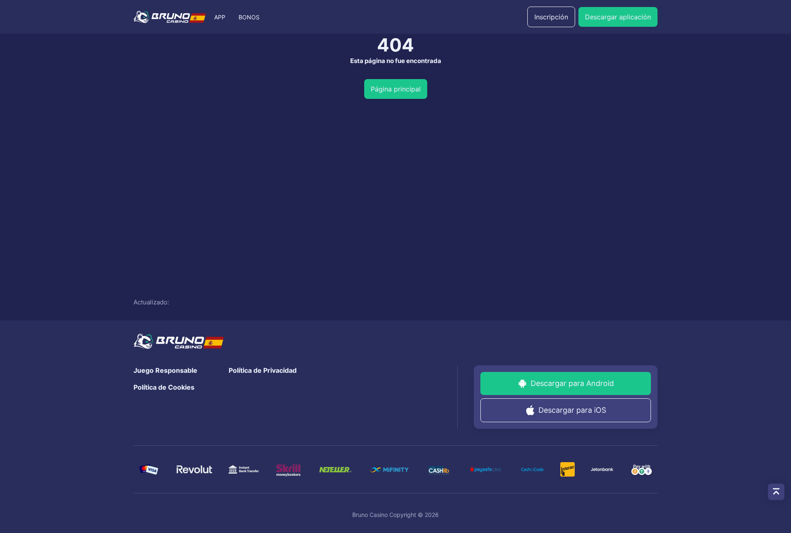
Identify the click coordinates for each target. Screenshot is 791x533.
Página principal (396, 89)
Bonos (249, 17)
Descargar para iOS (572, 410)
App (219, 17)
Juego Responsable (165, 370)
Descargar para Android (572, 383)
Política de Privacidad (263, 370)
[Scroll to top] (776, 492)
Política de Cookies (163, 387)
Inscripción (551, 17)
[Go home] (169, 17)
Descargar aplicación (618, 17)
